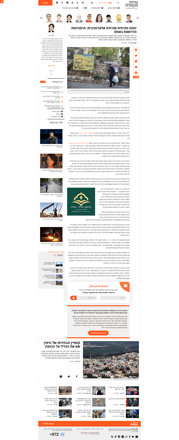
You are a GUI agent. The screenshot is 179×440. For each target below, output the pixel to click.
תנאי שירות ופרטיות (86, 429)
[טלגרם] (67, 3)
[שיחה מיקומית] (134, 424)
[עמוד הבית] (131, 4)
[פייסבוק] (57, 3)
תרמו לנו (45, 3)
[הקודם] (138, 18)
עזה (84, 8)
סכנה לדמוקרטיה (56, 116)
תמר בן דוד (121, 416)
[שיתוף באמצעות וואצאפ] (136, 61)
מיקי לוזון (55, 416)
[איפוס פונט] (135, 77)
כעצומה (109, 240)
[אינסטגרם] (83, 3)
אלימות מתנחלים (96, 8)
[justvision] (62, 434)
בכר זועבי (77, 361)
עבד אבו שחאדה (87, 404)
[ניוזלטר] (136, 436)
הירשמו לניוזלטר (103, 3)
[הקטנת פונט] (134, 77)
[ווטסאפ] (77, 3)
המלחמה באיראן (113, 8)
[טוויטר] (62, 3)
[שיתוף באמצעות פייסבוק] (136, 50)
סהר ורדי (55, 404)
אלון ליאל (121, 404)
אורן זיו (55, 393)
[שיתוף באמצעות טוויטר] (136, 55)
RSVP (89, 434)
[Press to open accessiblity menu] (1, 2)
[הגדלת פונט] (137, 77)
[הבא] (41, 18)
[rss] (112, 436)
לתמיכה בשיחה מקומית (98, 333)
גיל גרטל (122, 393)
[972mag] (53, 434)
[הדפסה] (136, 73)
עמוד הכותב (51, 65)
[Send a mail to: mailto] (51, 74)
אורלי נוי (130, 43)
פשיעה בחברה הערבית (69, 8)
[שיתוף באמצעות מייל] (136, 67)
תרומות (97, 429)
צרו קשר (79, 429)
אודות (117, 3)
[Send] (92, 3)
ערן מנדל (82, 434)
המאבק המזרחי (56, 111)
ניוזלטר (93, 429)
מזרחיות (58, 114)
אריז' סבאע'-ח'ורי (87, 393)
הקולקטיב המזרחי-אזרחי (86, 133)
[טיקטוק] (72, 3)
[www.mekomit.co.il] (59, 264)
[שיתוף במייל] (60, 376)
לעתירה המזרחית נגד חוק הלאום (78, 143)
